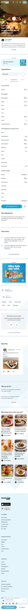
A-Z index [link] (3, 528)
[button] (4, 302)
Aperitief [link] (3, 564)
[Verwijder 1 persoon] (21, 74)
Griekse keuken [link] (5, 548)
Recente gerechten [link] (6, 519)
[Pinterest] (13, 603)
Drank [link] (2, 573)
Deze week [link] (4, 517)
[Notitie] (13, 2)
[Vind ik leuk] (17, 325)
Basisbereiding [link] (5, 571)
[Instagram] (10, 603)
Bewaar (23, 607)
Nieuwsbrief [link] (4, 526)
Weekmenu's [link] (4, 522)
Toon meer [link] (14, 402)
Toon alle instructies (14, 254)
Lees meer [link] (14, 49)
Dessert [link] (3, 568)
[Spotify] (16, 603)
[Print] (20, 2)
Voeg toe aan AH (12, 206)
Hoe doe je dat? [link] (5, 588)
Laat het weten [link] (17, 332)
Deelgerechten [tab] (14, 79)
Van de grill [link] (4, 539)
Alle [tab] (5, 79)
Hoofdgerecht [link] (4, 566)
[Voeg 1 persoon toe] (24, 74)
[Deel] (17, 2)
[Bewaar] (11, 416)
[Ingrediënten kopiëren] (25, 206)
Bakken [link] (3, 542)
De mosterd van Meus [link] (6, 586)
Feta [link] (2, 551)
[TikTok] (6, 603)
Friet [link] (2, 544)
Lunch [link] (2, 562)
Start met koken (10, 607)
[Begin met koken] (14, 19)
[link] (5, 2)
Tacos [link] (2, 546)
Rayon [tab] (22, 79)
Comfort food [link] (4, 524)
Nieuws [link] (3, 591)
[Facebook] (3, 603)
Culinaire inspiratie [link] (5, 584)
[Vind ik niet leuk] (11, 325)
